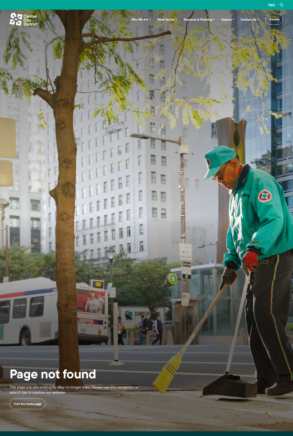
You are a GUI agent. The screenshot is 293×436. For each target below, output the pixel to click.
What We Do (165, 19)
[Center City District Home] (24, 19)
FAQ (271, 5)
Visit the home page (27, 409)
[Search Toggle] (281, 5)
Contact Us (248, 19)
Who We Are (139, 19)
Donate (274, 19)
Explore (226, 19)
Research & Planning (198, 19)
